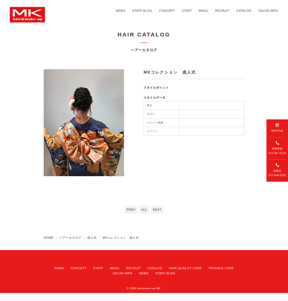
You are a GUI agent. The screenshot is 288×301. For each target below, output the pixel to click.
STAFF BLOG (142, 10)
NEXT (157, 209)
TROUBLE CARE (221, 268)
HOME (59, 268)
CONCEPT (167, 10)
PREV (131, 209)
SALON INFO (268, 10)
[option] (84, 122)
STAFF (187, 10)
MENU (203, 10)
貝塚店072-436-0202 (277, 173)
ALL (144, 209)
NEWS (120, 10)
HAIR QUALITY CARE (185, 268)
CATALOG (244, 10)
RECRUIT (222, 10)
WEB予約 (277, 130)
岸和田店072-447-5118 (277, 151)
